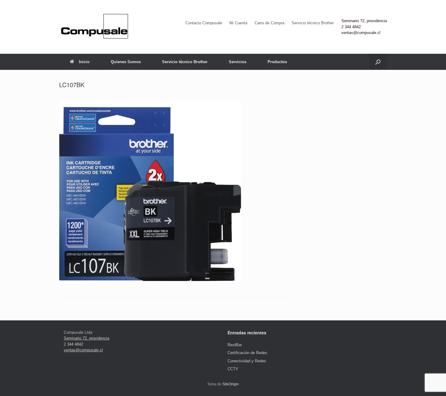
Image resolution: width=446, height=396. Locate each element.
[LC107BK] (150, 281)
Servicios (237, 62)
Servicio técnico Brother (313, 23)
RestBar (235, 345)
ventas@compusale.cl (360, 32)
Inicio (84, 62)
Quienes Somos (126, 62)
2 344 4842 (351, 27)
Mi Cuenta (238, 23)
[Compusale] (94, 27)
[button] (378, 62)
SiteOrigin (230, 384)
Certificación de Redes (247, 352)
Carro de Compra (269, 23)
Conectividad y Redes (247, 361)
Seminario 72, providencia (364, 21)
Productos (277, 62)
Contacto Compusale (203, 23)
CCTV (233, 369)
